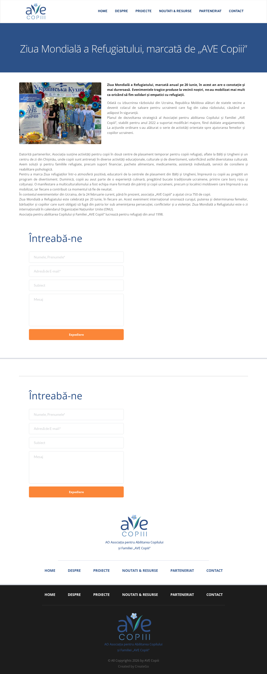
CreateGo (142, 666)
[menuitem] (102, 11)
